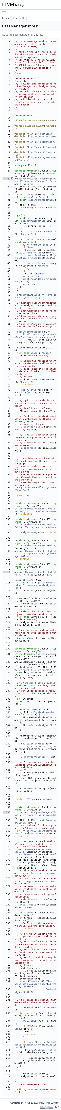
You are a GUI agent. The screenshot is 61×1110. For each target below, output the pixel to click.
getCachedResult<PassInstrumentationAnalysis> (35, 584)
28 (6, 178)
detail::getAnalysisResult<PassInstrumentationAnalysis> (35, 335)
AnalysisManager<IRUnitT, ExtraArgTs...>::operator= (35, 552)
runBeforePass (39, 379)
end (25, 920)
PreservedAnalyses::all (35, 296)
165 (6, 812)
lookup (18, 1029)
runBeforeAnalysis (38, 725)
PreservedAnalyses (25, 178)
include (5, 18)
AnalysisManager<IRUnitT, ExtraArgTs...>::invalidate (35, 815)
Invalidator (24, 854)
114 (6, 572)
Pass (41, 207)
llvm (15, 18)
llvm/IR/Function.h (40, 134)
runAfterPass (32, 427)
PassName (40, 255)
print (30, 239)
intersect (30, 448)
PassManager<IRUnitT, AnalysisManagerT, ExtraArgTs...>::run (35, 181)
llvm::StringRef (24, 580)
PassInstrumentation (41, 200)
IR (23, 18)
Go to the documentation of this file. (22, 34)
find (25, 915)
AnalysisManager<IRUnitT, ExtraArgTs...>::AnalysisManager (36, 510)
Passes (46, 353)
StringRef (30, 252)
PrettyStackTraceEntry (31, 197)
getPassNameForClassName (35, 256)
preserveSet (28, 487)
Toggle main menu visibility (4, 13)
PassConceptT (28, 207)
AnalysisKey (27, 667)
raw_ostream (42, 239)
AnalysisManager (30, 532)
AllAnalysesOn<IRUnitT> (35, 833)
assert (24, 778)
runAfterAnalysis (35, 757)
